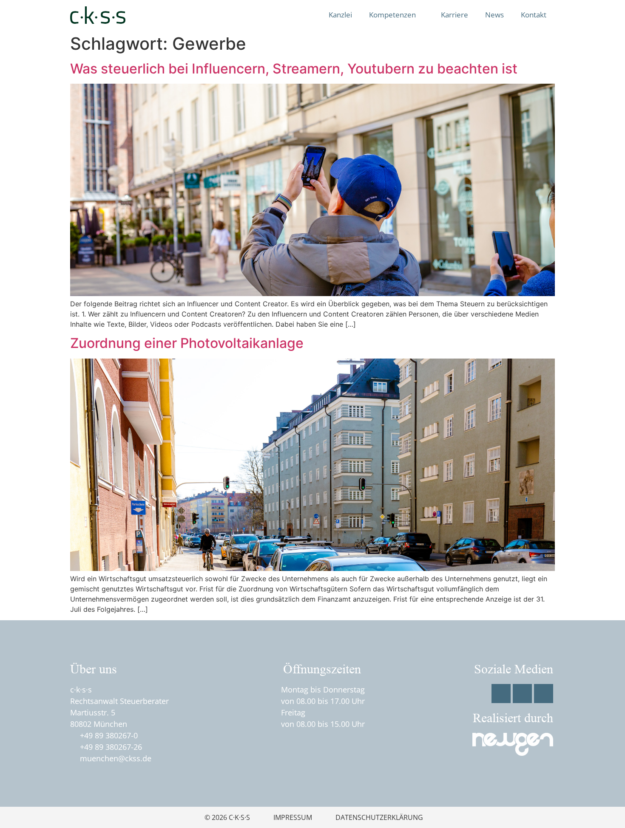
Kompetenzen (392, 15)
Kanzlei (340, 15)
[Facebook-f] (501, 693)
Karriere (454, 15)
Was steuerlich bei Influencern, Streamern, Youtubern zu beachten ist (293, 68)
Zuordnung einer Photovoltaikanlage (187, 343)
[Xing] (543, 693)
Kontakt (533, 15)
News (494, 15)
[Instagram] (522, 693)
